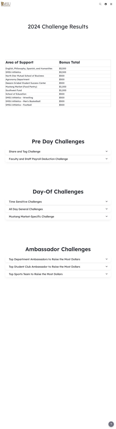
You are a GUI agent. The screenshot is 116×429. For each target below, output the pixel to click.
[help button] (111, 424)
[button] (58, 151)
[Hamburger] (111, 4)
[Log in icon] (105, 4)
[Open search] (100, 4)
